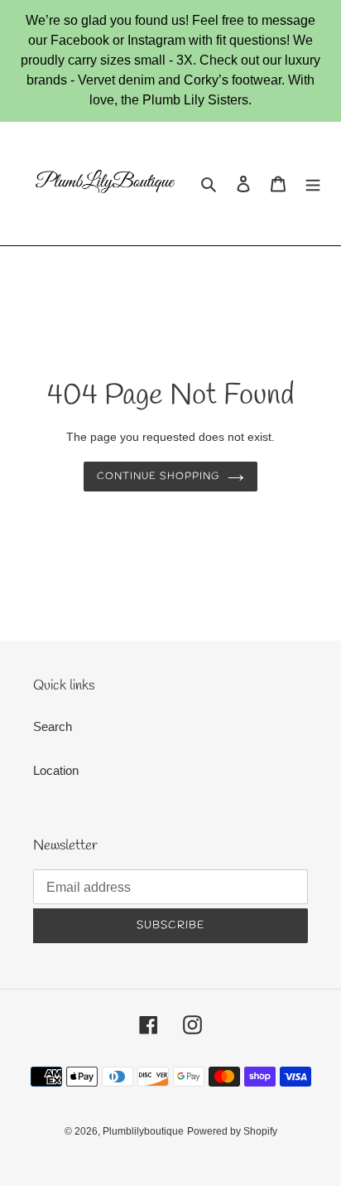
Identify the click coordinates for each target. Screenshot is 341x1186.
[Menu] (312, 183)
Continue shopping (158, 476)
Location (56, 770)
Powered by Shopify (232, 1131)
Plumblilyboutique (143, 1131)
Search (52, 726)
